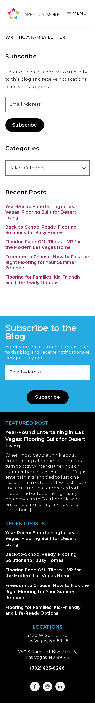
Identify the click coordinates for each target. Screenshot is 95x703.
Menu (80, 13)
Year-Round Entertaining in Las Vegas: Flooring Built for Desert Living (41, 212)
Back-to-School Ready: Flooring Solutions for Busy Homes (41, 230)
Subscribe (24, 125)
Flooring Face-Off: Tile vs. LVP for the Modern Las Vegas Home (43, 244)
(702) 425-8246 (47, 668)
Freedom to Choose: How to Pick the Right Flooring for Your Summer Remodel (47, 262)
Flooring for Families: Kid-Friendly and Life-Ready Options (43, 280)
